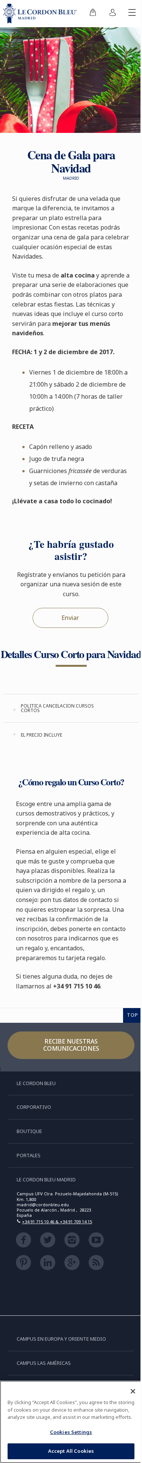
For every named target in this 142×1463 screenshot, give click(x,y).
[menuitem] (93, 13)
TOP (132, 1014)
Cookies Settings (71, 1432)
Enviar (70, 618)
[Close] (133, 1391)
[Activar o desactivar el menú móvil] (132, 13)
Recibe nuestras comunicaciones (71, 1045)
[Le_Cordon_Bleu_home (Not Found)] (41, 13)
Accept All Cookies (71, 1451)
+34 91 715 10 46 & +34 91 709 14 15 (57, 1221)
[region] (71, 1422)
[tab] (71, 708)
